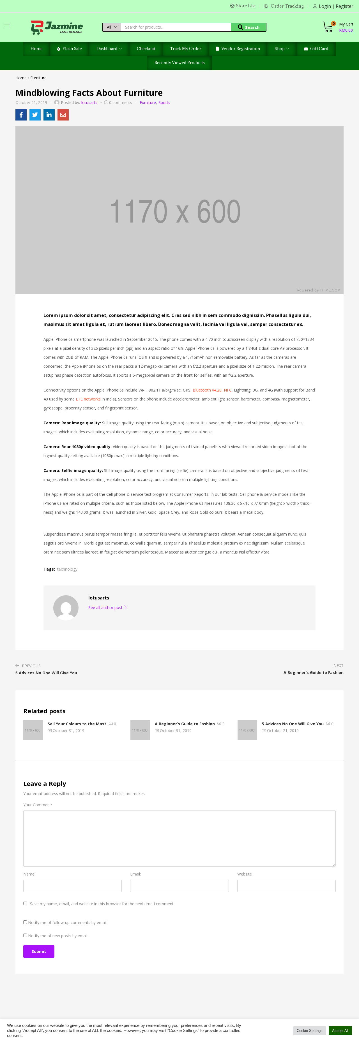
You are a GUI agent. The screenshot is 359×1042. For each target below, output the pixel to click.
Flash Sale (72, 48)
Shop (280, 48)
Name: (29, 874)
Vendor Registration (240, 48)
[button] (112, 27)
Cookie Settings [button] (310, 1031)
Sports (164, 102)
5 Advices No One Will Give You (293, 723)
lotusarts (89, 102)
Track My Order (185, 48)
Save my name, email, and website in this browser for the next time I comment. (102, 903)
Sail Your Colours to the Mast (77, 723)
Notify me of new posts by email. (58, 935)
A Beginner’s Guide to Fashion (185, 723)
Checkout (146, 48)
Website (244, 874)
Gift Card (319, 48)
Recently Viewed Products (180, 62)
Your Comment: (37, 804)
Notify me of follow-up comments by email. (67, 922)
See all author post (106, 607)
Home (37, 48)
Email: (135, 874)
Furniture (38, 77)
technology (67, 569)
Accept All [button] (340, 1031)
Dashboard (107, 48)
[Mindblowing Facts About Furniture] (21, 115)
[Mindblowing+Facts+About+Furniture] (35, 115)
